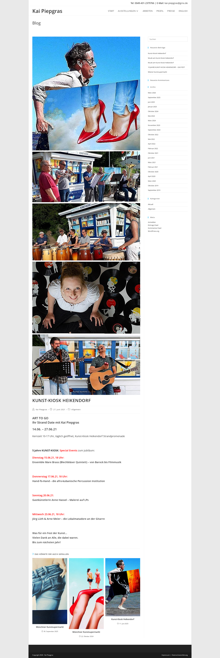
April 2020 (151, 176)
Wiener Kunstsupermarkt (157, 72)
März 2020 (152, 181)
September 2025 (154, 97)
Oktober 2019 (153, 185)
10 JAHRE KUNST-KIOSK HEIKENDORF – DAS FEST (166, 67)
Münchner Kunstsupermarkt (50, 627)
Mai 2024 (151, 116)
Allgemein (76, 409)
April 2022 (151, 144)
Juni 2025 (151, 102)
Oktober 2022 (153, 134)
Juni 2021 (151, 158)
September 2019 (154, 190)
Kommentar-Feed (154, 228)
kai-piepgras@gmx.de (176, 3)
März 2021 (152, 162)
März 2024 (152, 120)
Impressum (166, 655)
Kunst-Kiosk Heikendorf (122, 619)
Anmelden (152, 222)
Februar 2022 (153, 148)
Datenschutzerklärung (180, 655)
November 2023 (154, 125)
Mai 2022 (151, 139)
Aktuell (150, 204)
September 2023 (154, 130)
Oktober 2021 (153, 153)
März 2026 (152, 93)
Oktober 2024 (153, 111)
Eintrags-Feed (153, 225)
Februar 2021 (153, 167)
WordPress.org (153, 231)
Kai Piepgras (47, 10)
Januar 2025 (152, 106)
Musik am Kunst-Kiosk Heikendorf (161, 58)
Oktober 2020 (153, 172)
